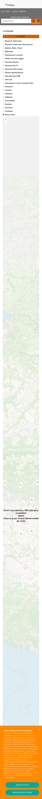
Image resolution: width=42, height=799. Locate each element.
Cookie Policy (9, 777)
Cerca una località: (20, 17)
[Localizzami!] (33, 21)
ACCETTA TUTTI (22, 785)
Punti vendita (5, 11)
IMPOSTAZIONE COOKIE (22, 792)
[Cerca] (38, 21)
